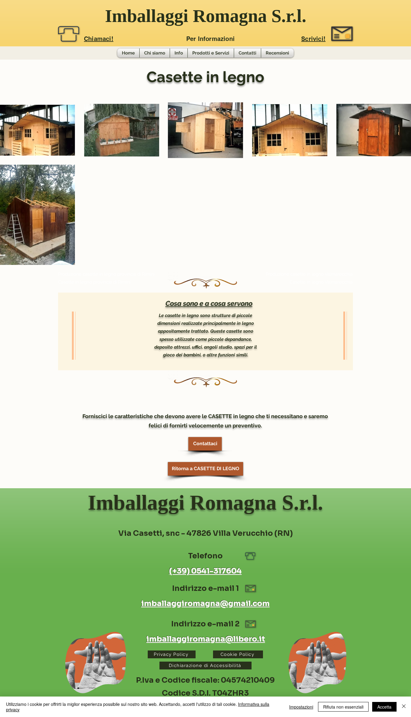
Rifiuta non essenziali (343, 707)
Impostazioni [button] (301, 707)
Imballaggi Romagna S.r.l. (205, 16)
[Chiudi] (403, 706)
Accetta (384, 707)
